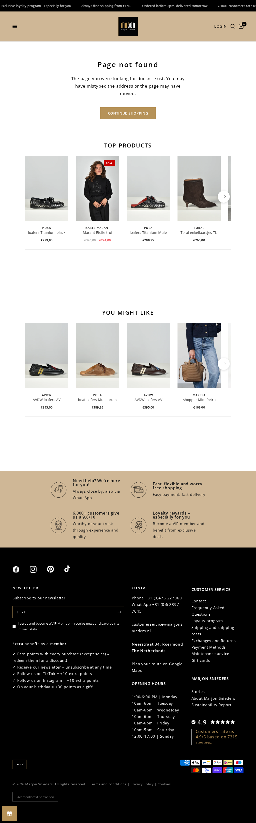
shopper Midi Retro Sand (199, 400)
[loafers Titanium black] (46, 188)
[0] (240, 26)
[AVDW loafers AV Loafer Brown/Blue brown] (148, 355)
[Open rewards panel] (9, 813)
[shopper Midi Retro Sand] (199, 355)
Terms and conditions (108, 784)
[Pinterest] (55, 569)
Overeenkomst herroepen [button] (35, 797)
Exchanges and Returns (214, 640)
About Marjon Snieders (213, 698)
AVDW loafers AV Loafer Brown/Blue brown (148, 400)
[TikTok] (72, 569)
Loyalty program (207, 620)
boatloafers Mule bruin (97, 399)
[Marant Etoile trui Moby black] (97, 188)
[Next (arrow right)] (224, 197)
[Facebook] (20, 569)
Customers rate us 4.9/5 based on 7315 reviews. (217, 737)
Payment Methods (209, 647)
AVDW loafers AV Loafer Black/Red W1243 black (47, 400)
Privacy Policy (142, 784)
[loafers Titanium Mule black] (148, 188)
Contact (199, 600)
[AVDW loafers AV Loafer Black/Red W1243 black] (46, 355)
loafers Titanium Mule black (148, 233)
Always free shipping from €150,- (101, 5)
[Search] (233, 26)
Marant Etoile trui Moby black (97, 233)
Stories (198, 691)
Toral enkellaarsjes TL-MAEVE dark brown (199, 233)
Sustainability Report (212, 704)
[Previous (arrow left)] (32, 197)
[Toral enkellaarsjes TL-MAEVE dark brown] (199, 188)
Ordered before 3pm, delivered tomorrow (169, 5)
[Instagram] (38, 569)
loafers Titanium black (46, 232)
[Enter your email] (119, 612)
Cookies (164, 784)
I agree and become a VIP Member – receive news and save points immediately (68, 626)
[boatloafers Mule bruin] (97, 355)
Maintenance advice (210, 653)
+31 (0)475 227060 (163, 597)
